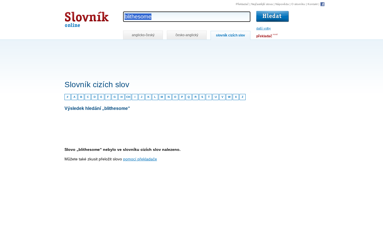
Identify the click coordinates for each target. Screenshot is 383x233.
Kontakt (313, 4)
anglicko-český (143, 35)
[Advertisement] (166, 47)
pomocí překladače (140, 159)
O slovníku (298, 4)
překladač (264, 36)
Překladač (242, 4)
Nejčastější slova (262, 4)
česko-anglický (187, 35)
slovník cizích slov (230, 35)
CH (128, 96)
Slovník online (76, 18)
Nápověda (282, 4)
